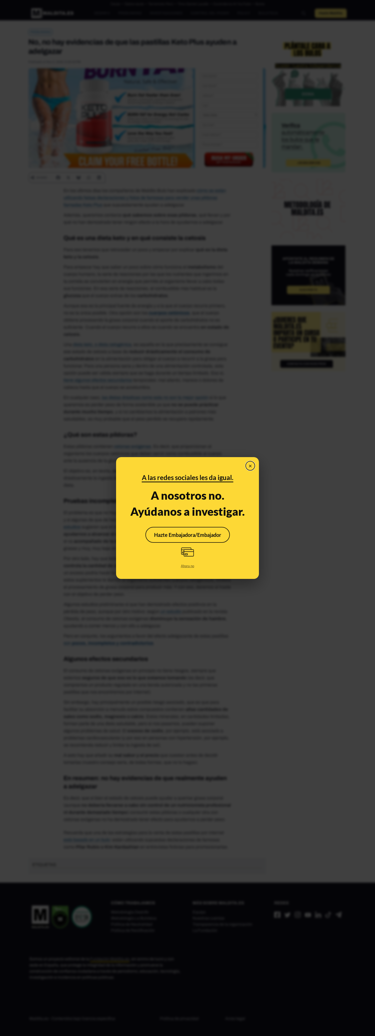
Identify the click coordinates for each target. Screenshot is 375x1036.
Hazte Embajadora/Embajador (187, 535)
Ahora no (187, 566)
